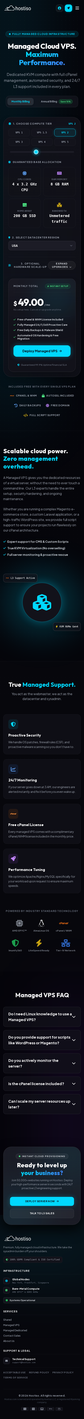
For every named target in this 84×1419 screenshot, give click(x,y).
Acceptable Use (14, 1372)
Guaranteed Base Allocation (37, 162)
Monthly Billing (20, 101)
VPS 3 (19, 142)
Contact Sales (12, 1335)
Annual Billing (56, 101)
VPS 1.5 (42, 132)
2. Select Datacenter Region (35, 237)
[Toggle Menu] (77, 8)
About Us (8, 1341)
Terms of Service (15, 1377)
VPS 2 (65, 132)
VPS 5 (65, 142)
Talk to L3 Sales (42, 1213)
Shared (7, 1319)
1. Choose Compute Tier (32, 123)
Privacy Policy (63, 1372)
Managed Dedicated (15, 1330)
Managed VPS (11, 1325)
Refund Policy (39, 1372)
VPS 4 (41, 142)
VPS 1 (19, 132)
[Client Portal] (59, 8)
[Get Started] (68, 8)
